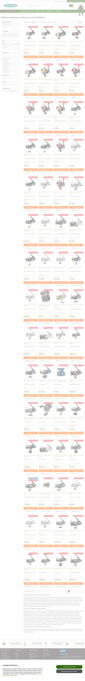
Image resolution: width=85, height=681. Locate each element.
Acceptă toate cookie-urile (69, 666)
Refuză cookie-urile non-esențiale (69, 671)
